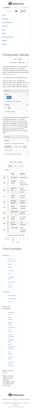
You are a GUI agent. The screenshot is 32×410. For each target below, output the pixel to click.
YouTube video (10, 74)
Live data (10, 270)
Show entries (16, 162)
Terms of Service (12, 406)
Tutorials (24, 7)
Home (4, 15)
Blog (3, 29)
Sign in (23, 11)
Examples (7, 7)
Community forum (7, 37)
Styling (10, 267)
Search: (7, 170)
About (4, 33)
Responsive (11, 282)
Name (13, 174)
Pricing (9, 11)
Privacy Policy (20, 406)
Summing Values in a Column (11, 364)
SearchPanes (12, 295)
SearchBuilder (12, 298)
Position (22, 174)
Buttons (10, 302)
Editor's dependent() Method (11, 346)
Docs (16, 7)
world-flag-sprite (12, 127)
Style (15, 59)
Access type (13, 62)
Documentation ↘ (7, 22)
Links (9, 273)
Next (18, 242)
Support (4, 40)
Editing (10, 264)
